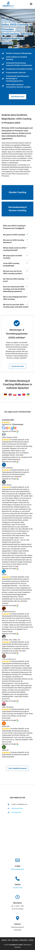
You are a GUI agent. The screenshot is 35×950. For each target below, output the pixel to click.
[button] (17, 235)
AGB (9, 940)
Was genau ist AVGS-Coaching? (14, 235)
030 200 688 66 (17, 887)
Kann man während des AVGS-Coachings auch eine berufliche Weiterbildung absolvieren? (14, 289)
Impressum (15, 940)
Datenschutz (23, 940)
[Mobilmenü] (31, 4)
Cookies (31, 940)
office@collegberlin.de (17, 869)
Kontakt (4, 940)
